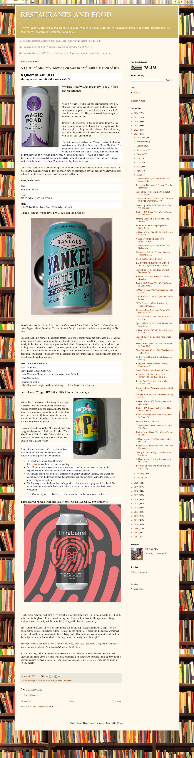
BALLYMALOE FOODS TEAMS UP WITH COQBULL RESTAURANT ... (153, 264)
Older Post (116, 701)
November (141, 141)
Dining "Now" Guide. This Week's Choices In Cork (154, 433)
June (139, 162)
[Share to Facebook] (55, 676)
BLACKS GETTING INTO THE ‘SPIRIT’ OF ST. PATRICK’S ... (151, 375)
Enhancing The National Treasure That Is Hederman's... (154, 186)
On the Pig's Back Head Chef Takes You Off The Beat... (153, 206)
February (141, 473)
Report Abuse (138, 100)
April (139, 170)
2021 (136, 133)
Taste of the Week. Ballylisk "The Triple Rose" (153, 338)
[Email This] (47, 676)
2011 (136, 520)
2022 (136, 129)
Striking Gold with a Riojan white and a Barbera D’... (153, 220)
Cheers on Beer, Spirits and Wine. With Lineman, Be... (153, 179)
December (141, 137)
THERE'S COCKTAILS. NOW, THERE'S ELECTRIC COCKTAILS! (154, 199)
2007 (136, 536)
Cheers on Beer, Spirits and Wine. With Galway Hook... (153, 311)
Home (71, 701)
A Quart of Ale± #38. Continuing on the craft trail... (153, 440)
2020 (136, 482)
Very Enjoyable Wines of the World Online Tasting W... (154, 351)
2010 (136, 524)
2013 (136, 511)
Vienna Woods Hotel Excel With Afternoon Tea (150, 240)
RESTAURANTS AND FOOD (66, 14)
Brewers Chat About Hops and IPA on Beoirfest (152, 277)
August (140, 154)
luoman (102, 723)
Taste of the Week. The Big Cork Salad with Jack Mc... (153, 193)
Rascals (49, 680)
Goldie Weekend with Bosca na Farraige (153, 370)
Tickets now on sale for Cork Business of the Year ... (153, 318)
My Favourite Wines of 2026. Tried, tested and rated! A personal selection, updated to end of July (65, 53)
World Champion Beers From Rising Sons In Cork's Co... (154, 416)
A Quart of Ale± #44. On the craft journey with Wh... (154, 233)
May (139, 166)
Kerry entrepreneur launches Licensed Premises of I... (152, 365)
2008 (136, 532)
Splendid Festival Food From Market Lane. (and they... (154, 324)
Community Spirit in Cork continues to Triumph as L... (153, 253)
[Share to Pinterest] (58, 676)
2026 (136, 113)
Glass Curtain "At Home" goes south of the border (154, 297)
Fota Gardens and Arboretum (148, 421)
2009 (136, 528)
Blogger (120, 723)
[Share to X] (53, 676)
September (141, 149)
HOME (137, 92)
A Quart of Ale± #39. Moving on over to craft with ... (153, 402)
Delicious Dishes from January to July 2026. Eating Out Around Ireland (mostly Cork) (59, 40)
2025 (136, 117)
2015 (136, 503)
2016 (136, 499)
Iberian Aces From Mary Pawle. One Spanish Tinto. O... (152, 382)
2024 (136, 121)
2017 (136, 495)
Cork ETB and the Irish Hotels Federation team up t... (154, 358)
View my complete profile (157, 553)
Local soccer (139, 588)
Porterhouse (40, 680)
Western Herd (68, 680)
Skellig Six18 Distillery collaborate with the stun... (153, 453)
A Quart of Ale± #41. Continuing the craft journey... (154, 291)
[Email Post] (42, 676)
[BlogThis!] (50, 676)
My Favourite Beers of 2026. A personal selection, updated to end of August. (55, 46)
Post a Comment (31, 695)
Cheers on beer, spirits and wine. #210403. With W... (154, 426)
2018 (136, 491)
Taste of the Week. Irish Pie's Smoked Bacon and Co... (152, 271)
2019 (136, 486)
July (139, 158)
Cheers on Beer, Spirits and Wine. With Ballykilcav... (153, 246)
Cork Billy (153, 549)
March (140, 174)
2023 (136, 125)
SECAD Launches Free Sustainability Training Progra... (152, 304)
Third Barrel (57, 680)
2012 (136, 516)
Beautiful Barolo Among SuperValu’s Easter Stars (152, 226)
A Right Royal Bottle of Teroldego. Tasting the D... (154, 396)
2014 (136, 507)
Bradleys (31, 680)
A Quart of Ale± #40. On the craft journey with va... (154, 331)
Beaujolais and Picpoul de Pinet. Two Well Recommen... (154, 447)
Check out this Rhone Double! (149, 258)
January (140, 477)
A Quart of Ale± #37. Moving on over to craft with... (153, 460)
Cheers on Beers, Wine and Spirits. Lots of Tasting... (154, 389)
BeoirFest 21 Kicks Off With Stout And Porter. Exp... (153, 467)
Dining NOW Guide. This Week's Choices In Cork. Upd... (154, 213)
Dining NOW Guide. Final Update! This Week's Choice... (153, 409)
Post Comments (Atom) (42, 706)
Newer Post (26, 701)
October (140, 145)
